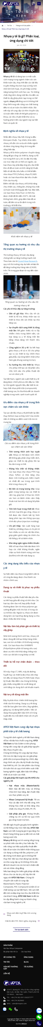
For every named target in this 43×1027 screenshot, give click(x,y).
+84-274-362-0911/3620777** (22, 997)
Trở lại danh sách (21, 929)
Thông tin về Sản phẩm (23, 25)
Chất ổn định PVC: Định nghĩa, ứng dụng (20, 921)
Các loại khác (26, 952)
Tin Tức (9, 25)
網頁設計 (24, 1024)
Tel (39, 1023)
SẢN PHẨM (7, 945)
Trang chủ (2, 25)
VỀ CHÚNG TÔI (9, 957)
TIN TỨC (6, 962)
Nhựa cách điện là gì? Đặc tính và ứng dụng (21, 914)
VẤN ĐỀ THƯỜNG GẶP (10, 968)
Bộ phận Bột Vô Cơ (10, 952)
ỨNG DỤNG (28, 957)
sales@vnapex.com (19, 1003)
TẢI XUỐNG (28, 967)
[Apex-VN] (10, 3)
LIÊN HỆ (6, 973)
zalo (39, 1011)
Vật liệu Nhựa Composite (12, 948)
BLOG (26, 962)
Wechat (39, 1017)
